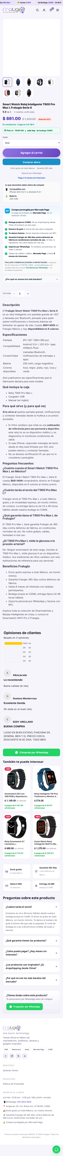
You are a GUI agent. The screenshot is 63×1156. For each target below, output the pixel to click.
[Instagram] (11, 1056)
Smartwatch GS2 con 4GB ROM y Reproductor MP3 (16, 795)
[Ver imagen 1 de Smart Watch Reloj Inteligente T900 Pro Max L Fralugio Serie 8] (7, 82)
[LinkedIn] (24, 1056)
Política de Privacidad (13, 1083)
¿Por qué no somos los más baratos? (23, 279)
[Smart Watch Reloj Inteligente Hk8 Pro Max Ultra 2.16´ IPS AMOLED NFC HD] (46, 827)
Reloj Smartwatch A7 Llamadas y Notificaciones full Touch (16, 842)
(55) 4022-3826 (24, 1101)
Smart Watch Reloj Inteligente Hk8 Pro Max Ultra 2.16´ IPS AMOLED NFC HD (45, 842)
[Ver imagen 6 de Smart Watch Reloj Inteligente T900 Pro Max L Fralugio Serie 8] (7, 93)
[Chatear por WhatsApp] (56, 1149)
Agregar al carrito (32, 152)
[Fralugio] (14, 10)
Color (5, 137)
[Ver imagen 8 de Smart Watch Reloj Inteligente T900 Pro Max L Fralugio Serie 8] (29, 93)
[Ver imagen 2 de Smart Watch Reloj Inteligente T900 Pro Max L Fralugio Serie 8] (18, 82)
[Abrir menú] (57, 10)
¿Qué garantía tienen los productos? (31, 941)
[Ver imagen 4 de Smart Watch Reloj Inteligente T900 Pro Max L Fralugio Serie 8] (40, 82)
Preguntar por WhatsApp (26, 1006)
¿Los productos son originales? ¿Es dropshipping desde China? (31, 966)
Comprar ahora (31, 162)
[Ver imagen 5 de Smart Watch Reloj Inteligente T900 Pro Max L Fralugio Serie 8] (50, 82)
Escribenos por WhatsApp (37, 268)
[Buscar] (37, 10)
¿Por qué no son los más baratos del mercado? (31, 980)
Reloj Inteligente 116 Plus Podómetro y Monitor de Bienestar (46, 795)
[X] (18, 1056)
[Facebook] (5, 1056)
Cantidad (7, 293)
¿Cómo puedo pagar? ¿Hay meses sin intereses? (31, 953)
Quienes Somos (10, 1070)
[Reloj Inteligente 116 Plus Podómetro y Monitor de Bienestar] (46, 779)
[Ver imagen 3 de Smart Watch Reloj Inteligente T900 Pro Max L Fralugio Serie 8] (29, 82)
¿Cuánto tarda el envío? (32, 907)
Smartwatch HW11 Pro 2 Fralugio (21, 618)
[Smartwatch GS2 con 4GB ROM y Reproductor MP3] (17, 779)
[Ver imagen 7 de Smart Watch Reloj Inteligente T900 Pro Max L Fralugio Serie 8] (18, 93)
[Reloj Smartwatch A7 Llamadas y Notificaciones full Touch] (17, 827)
